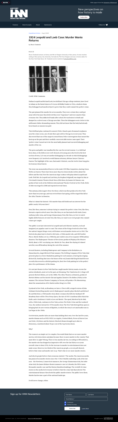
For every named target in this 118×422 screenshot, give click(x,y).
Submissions (48, 25)
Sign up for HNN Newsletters (35, 418)
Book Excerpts (27, 25)
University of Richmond (110, 2)
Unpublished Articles (34, 33)
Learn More (85, 408)
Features (15, 25)
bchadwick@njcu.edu (70, 59)
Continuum (70, 402)
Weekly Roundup (72, 404)
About (38, 25)
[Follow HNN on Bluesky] (107, 25)
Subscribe (83, 17)
